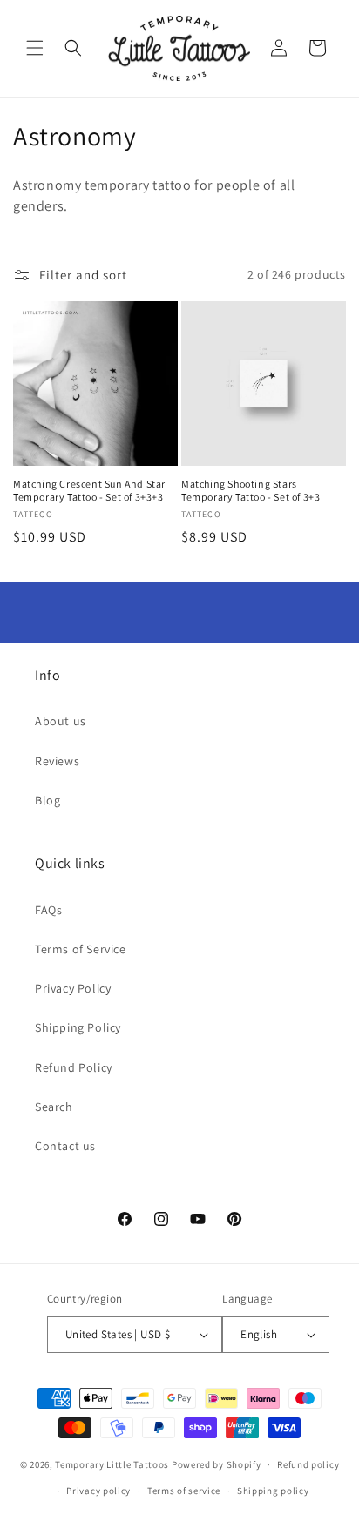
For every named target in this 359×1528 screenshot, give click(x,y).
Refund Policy (73, 1067)
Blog (47, 800)
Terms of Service (80, 949)
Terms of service (183, 1490)
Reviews (57, 761)
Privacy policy (98, 1490)
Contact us (65, 1146)
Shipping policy (273, 1490)
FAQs (48, 910)
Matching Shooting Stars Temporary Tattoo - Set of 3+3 (250, 490)
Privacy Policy (73, 988)
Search (54, 1106)
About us (60, 721)
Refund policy (308, 1464)
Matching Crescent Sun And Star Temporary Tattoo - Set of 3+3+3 (89, 490)
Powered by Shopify (216, 1464)
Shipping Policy (78, 1027)
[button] (35, 48)
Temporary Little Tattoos (112, 1464)
